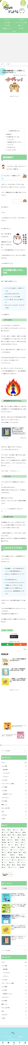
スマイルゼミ (11, 139)
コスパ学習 (10, 630)
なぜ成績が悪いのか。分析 (12, 137)
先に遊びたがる (11, 147)
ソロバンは (10, 144)
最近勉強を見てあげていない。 (15, 142)
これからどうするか (11, 150)
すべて (4, 630)
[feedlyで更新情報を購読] (7, 644)
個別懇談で (9, 134)
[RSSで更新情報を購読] (20, 644)
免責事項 (20, 1036)
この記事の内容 (12, 131)
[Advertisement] (14, 48)
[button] (14, 636)
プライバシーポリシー (7, 1036)
